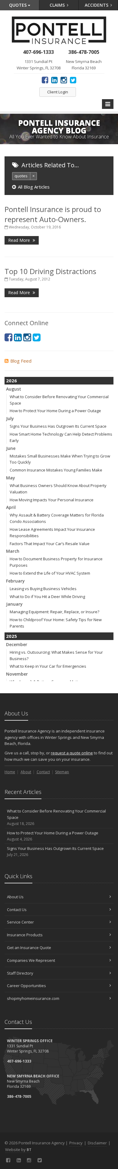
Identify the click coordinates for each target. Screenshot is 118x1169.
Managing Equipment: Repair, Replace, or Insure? (54, 611)
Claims (58, 5)
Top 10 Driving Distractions (50, 271)
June (10, 448)
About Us (15, 896)
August (13, 389)
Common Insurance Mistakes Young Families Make (56, 470)
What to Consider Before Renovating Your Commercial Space (56, 817)
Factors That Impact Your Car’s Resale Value (50, 543)
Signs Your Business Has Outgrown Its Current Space (58, 426)
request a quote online (72, 753)
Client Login (57, 92)
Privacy (76, 1143)
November (17, 674)
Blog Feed (20, 361)
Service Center (20, 922)
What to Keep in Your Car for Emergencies (48, 666)
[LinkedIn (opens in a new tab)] (54, 80)
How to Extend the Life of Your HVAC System (50, 573)
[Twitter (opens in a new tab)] (73, 80)
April (11, 507)
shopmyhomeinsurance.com (33, 998)
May (10, 478)
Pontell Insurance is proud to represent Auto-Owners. (53, 214)
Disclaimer (97, 1143)
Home (10, 771)
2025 (11, 636)
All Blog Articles (34, 187)
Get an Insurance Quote (29, 947)
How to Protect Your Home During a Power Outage (55, 410)
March (12, 551)
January (14, 604)
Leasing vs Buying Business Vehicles (43, 588)
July (10, 418)
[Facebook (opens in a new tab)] (45, 80)
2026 (11, 380)
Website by (18, 1149)
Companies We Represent (31, 960)
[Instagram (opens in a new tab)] (64, 80)
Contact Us (17, 909)
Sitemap (62, 771)
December (16, 644)
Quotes (18, 5)
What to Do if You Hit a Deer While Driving (47, 596)
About (26, 771)
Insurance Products (25, 935)
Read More (19, 240)
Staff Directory (20, 973)
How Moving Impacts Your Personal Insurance (51, 500)
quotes (21, 176)
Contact (43, 771)
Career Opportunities (26, 985)
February (15, 581)
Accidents (97, 5)
